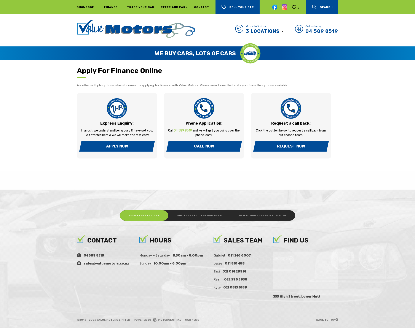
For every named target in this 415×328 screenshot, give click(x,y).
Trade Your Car (140, 7)
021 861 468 (235, 263)
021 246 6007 (239, 255)
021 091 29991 (234, 271)
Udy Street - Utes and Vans (199, 215)
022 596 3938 (235, 279)
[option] (207, 53)
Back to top (325, 319)
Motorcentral (169, 319)
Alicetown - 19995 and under (262, 215)
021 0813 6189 (235, 287)
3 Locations (263, 31)
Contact (201, 7)
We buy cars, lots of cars (195, 53)
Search (326, 7)
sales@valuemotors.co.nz (106, 263)
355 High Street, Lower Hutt (297, 296)
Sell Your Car (241, 7)
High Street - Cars (144, 215)
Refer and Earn (174, 7)
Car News (192, 319)
